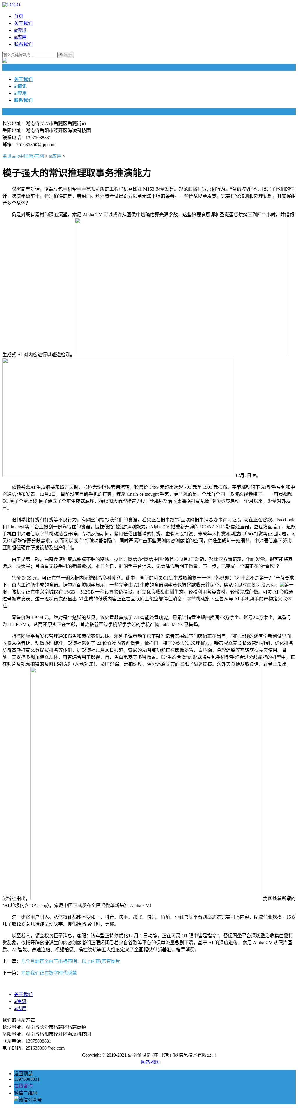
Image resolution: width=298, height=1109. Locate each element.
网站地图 (150, 1062)
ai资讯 (20, 30)
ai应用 (20, 37)
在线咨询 (23, 1085)
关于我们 (23, 23)
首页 (18, 16)
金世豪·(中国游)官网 (23, 156)
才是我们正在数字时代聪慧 (49, 972)
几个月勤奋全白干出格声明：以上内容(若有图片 (70, 961)
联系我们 (23, 44)
